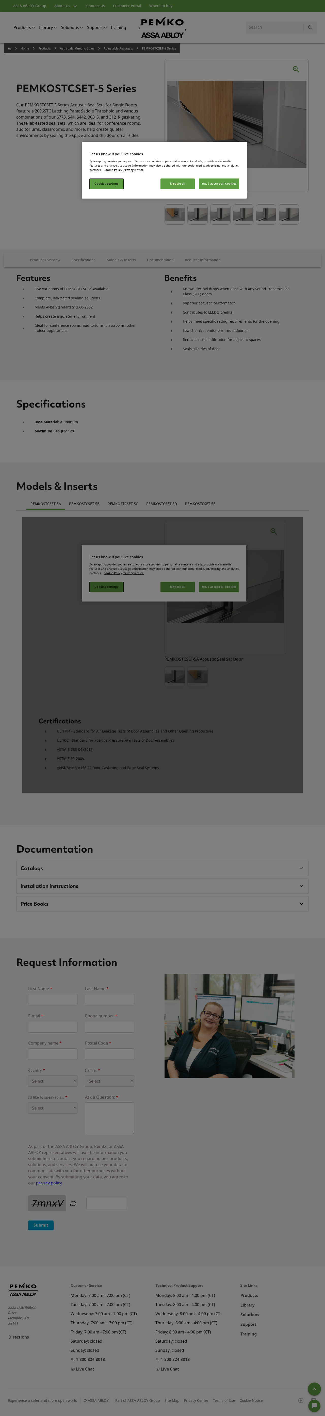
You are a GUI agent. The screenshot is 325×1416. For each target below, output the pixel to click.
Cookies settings (106, 184)
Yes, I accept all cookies (219, 184)
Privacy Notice (133, 170)
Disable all (177, 184)
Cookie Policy (113, 170)
